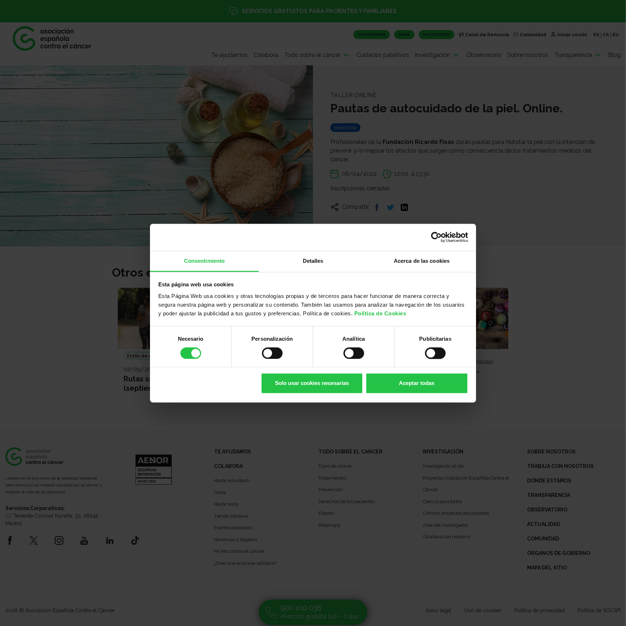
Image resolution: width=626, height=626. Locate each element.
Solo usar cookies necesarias (312, 383)
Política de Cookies (380, 313)
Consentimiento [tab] (204, 261)
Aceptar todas (416, 383)
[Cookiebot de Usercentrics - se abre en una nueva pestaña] (436, 237)
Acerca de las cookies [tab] (422, 261)
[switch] (272, 353)
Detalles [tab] (313, 261)
